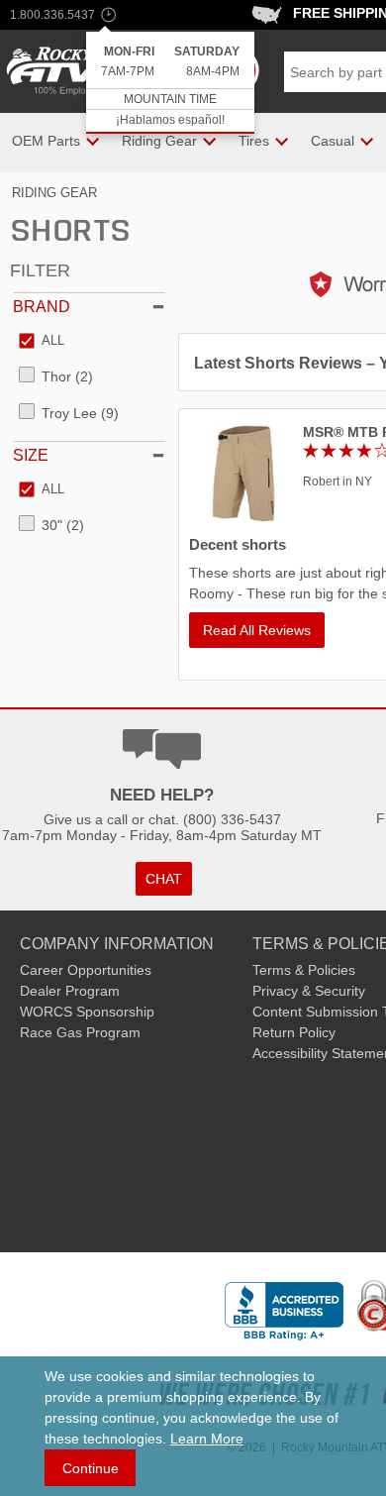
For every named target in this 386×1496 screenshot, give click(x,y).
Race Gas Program (80, 1032)
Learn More (206, 1438)
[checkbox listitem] (41, 342)
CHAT (163, 879)
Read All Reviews (257, 630)
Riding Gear (54, 192)
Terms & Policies (303, 970)
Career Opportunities (85, 970)
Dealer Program (70, 991)
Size (30, 455)
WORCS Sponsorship (87, 1011)
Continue (90, 1468)
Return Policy (294, 1032)
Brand (41, 306)
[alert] (170, 83)
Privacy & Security (308, 991)
